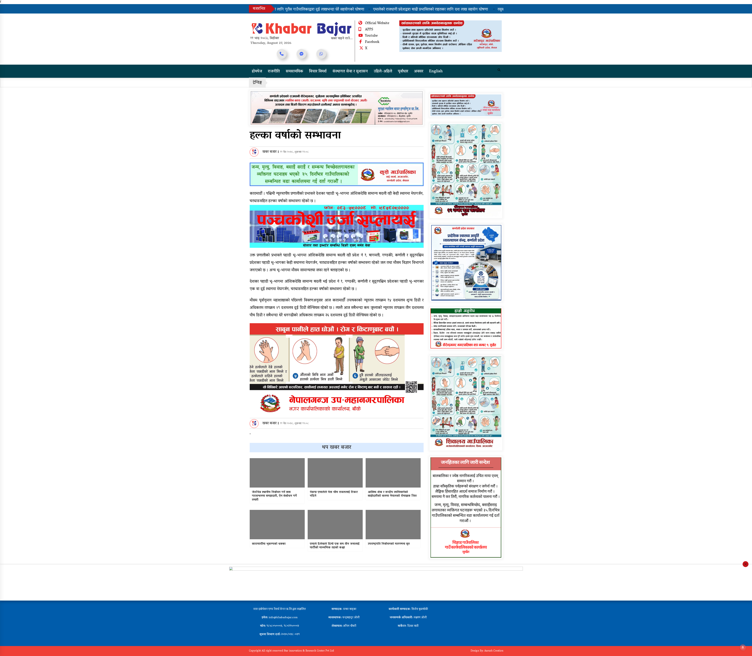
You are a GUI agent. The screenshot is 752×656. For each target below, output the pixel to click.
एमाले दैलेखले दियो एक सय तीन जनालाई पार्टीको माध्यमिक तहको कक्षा (335, 546)
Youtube (371, 36)
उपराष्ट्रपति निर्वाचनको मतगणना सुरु (389, 544)
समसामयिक (294, 71)
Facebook (372, 42)
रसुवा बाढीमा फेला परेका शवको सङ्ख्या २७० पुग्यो (469, 9)
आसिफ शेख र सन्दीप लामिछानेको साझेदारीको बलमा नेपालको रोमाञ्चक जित (392, 494)
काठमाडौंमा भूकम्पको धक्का (269, 544)
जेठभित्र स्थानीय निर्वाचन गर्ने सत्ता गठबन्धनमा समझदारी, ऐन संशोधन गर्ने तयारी (274, 496)
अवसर (418, 71)
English (436, 71)
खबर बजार (269, 152)
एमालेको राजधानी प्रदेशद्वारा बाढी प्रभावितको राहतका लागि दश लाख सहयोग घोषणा (367, 9)
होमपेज (257, 71)
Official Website (377, 23)
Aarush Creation (493, 651)
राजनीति (274, 71)
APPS (369, 29)
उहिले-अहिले (383, 71)
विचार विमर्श (318, 71)
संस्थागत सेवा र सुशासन (350, 71)
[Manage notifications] (743, 647)
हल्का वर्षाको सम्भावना (295, 136)
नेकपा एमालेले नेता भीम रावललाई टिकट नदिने (334, 494)
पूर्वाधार (403, 71)
